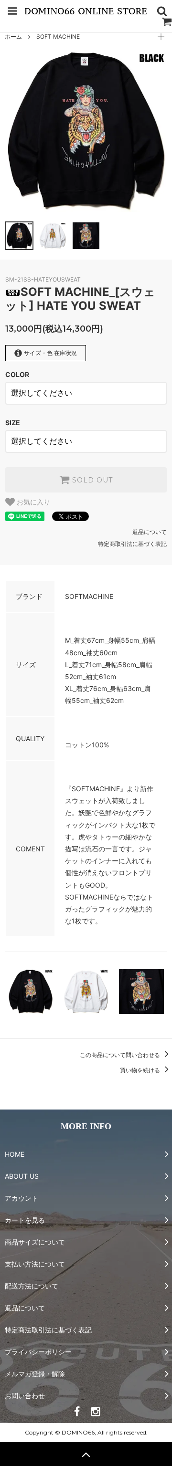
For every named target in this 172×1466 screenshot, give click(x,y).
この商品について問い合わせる (120, 1054)
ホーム (13, 36)
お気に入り (32, 502)
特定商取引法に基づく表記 (132, 543)
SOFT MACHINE (58, 36)
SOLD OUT (91, 480)
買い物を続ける (140, 1070)
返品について (149, 531)
